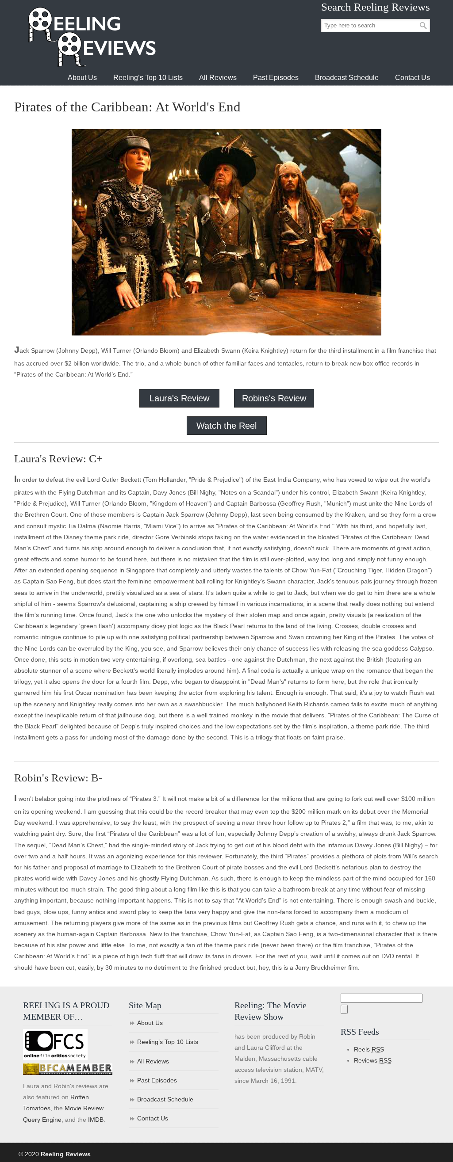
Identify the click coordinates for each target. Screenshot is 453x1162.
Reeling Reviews (91, 37)
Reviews (373, 1060)
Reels (369, 1049)
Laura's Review (179, 398)
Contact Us (152, 1118)
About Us (150, 1022)
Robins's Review (274, 398)
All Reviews (153, 1061)
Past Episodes (157, 1080)
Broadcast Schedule (165, 1099)
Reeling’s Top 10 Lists (167, 1041)
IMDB (96, 1119)
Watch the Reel (226, 426)
